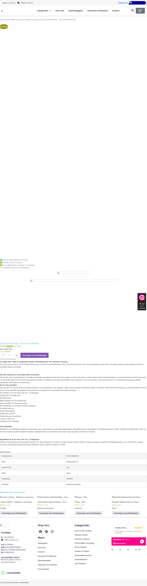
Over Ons (59, 11)
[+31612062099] (3, 573)
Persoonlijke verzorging (14, 20)
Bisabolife (6, 380)
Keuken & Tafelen (82, 551)
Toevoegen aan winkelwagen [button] (14, 513)
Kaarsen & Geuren (82, 539)
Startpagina (42, 543)
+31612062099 (13, 573)
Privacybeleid (43, 569)
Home (2, 20)
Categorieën (42, 11)
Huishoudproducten (83, 555)
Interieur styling (81, 535)
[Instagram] (52, 531)
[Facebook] (40, 531)
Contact (115, 11)
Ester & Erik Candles (83, 531)
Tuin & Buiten (80, 564)
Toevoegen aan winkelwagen (34, 355)
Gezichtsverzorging (32, 20)
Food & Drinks (81, 547)
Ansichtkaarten (81, 559)
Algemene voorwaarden (47, 565)
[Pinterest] (46, 531)
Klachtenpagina (75, 11)
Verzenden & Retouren (97, 11)
